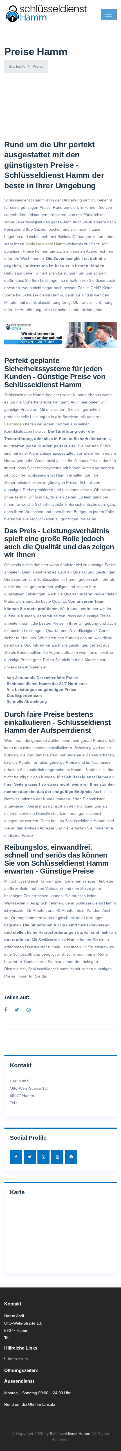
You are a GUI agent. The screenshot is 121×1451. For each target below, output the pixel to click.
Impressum (18, 1359)
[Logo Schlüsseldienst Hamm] (47, 14)
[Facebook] (16, 1157)
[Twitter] (30, 1157)
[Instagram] (43, 1157)
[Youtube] (57, 1157)
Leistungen (14, 424)
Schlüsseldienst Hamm (45, 244)
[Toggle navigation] (108, 14)
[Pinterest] (71, 1157)
